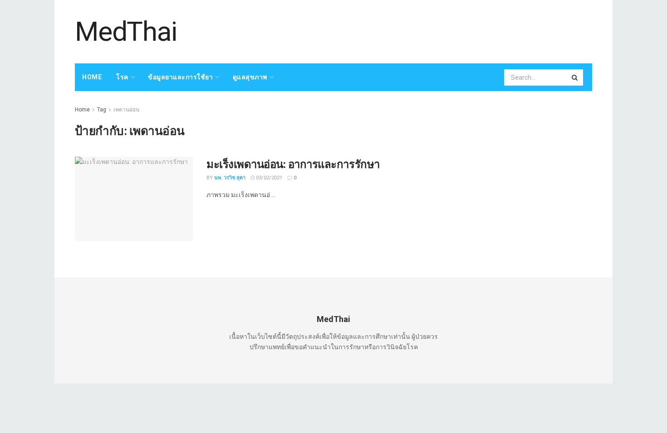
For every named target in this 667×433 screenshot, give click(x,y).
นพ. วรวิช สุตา (229, 178)
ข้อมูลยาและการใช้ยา (180, 77)
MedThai (126, 31)
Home (92, 77)
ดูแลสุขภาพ (250, 77)
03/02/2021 (268, 178)
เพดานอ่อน (126, 109)
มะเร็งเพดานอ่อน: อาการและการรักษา (293, 163)
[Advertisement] (427, 30)
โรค (122, 77)
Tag (101, 109)
